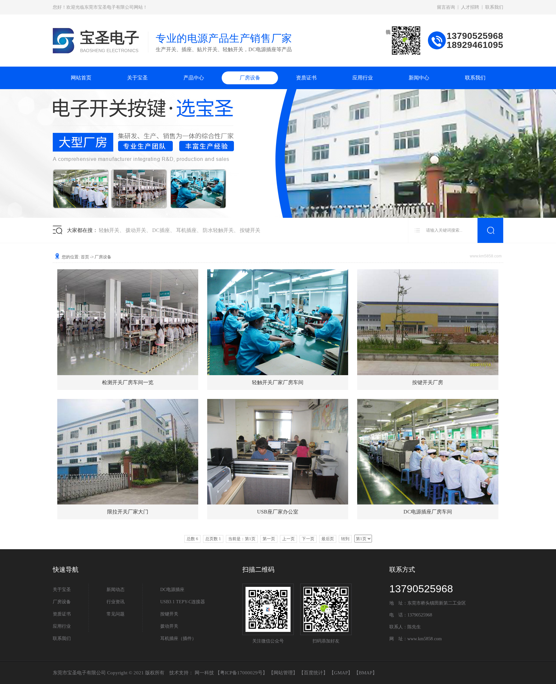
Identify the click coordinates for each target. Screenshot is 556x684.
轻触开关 (109, 230)
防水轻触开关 (218, 230)
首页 (85, 256)
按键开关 (250, 230)
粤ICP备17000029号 (241, 672)
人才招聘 (470, 7)
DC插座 (161, 230)
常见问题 (116, 614)
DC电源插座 (172, 589)
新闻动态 (116, 589)
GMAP (341, 672)
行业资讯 (116, 601)
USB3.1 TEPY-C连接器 (182, 601)
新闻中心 (419, 77)
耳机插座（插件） (178, 638)
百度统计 (313, 672)
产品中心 (193, 77)
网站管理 (283, 672)
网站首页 (81, 77)
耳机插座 (186, 230)
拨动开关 (135, 230)
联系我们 (494, 7)
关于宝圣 (137, 77)
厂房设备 (250, 77)
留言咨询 (446, 7)
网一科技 (204, 672)
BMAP (365, 672)
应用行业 (362, 77)
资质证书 (306, 77)
